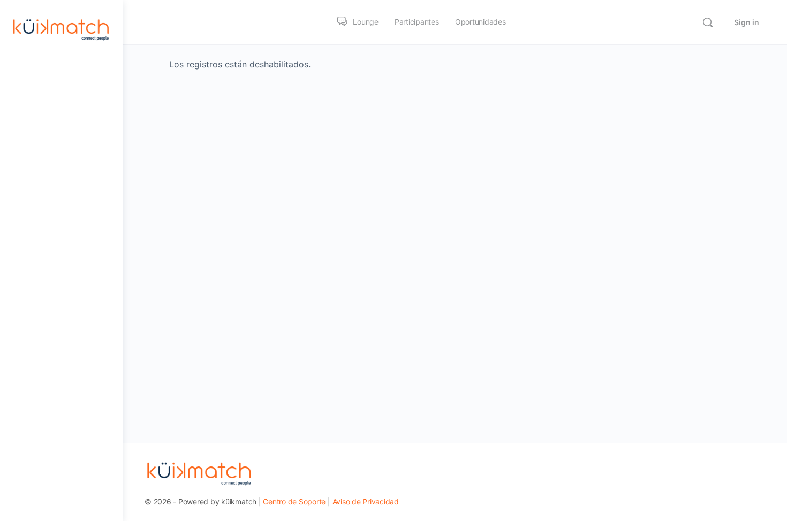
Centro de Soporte (294, 501)
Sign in (746, 22)
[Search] (707, 22)
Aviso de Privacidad (365, 501)
